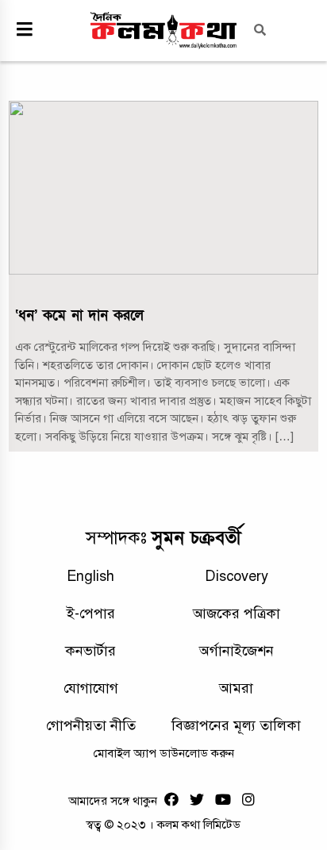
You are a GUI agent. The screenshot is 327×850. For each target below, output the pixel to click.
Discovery (236, 576)
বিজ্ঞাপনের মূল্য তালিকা (236, 725)
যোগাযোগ (90, 688)
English (90, 576)
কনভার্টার (90, 651)
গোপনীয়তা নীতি (91, 725)
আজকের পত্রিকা (236, 613)
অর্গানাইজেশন (236, 651)
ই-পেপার (91, 613)
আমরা (236, 688)
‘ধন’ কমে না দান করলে (79, 315)
